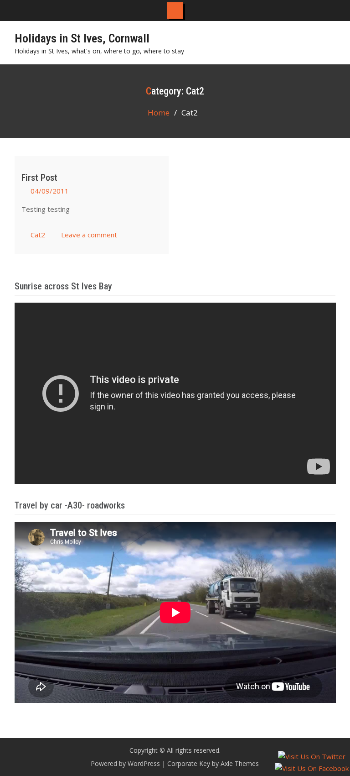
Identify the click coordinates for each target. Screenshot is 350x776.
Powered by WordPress (125, 763)
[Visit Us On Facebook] (311, 768)
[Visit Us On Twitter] (311, 756)
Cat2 (38, 234)
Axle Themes (240, 763)
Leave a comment (89, 234)
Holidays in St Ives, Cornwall (82, 38)
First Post (39, 177)
